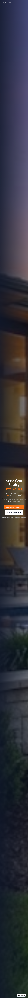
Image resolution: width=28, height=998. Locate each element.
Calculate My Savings (13, 507)
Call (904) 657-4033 (15, 512)
